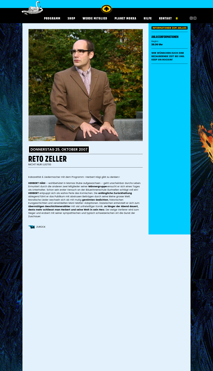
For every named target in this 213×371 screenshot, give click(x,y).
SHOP (71, 18)
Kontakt (165, 18)
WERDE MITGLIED (95, 18)
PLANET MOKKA (125, 18)
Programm (52, 18)
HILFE (148, 18)
